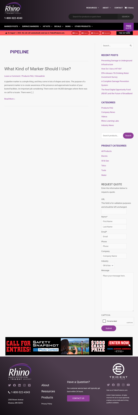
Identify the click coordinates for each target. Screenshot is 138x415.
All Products (106, 151)
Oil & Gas (105, 161)
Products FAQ (27, 76)
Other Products (82, 26)
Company (105, 251)
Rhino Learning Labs (110, 121)
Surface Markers (30, 26)
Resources (48, 391)
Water (104, 175)
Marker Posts (11, 26)
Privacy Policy (46, 404)
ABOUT (106, 8)
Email (104, 232)
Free (129, 27)
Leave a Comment (12, 76)
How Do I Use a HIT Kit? (111, 69)
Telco (103, 165)
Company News (108, 112)
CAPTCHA (105, 315)
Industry (104, 261)
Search (128, 135)
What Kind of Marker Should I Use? (37, 68)
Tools (103, 170)
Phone (104, 241)
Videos (104, 116)
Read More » (9, 98)
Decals (57, 26)
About (45, 385)
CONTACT (118, 8)
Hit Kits (46, 26)
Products (47, 397)
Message (105, 270)
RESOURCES (91, 8)
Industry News (107, 125)
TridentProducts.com (120, 390)
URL (103, 199)
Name (104, 217)
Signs (68, 26)
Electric (104, 156)
